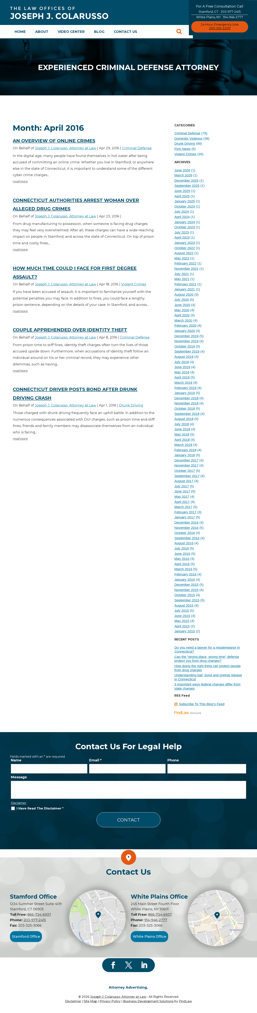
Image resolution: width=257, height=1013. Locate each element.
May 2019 (181, 372)
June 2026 (182, 170)
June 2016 (182, 554)
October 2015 (184, 595)
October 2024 (184, 206)
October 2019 (184, 346)
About (41, 32)
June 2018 (182, 429)
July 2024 (181, 211)
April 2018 (182, 440)
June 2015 (182, 616)
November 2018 (186, 403)
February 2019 (185, 388)
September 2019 (186, 351)
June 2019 (182, 367)
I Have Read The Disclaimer (40, 808)
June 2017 (182, 491)
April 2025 (182, 196)
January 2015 (184, 631)
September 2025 (186, 186)
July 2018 (181, 424)
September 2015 (186, 600)
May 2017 (181, 497)
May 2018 (181, 434)
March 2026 (183, 175)
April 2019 (182, 377)
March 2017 (183, 507)
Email (95, 760)
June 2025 (182, 191)
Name (16, 760)
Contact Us (125, 32)
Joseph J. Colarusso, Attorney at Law (65, 148)
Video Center (71, 32)
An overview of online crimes (54, 140)
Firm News (182, 149)
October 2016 (184, 533)
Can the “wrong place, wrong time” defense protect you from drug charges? (206, 659)
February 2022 (185, 263)
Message (19, 777)
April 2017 (182, 502)
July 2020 (181, 300)
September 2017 (186, 476)
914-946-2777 (233, 17)
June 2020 (182, 305)
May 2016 (181, 559)
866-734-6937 (39, 915)
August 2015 (183, 605)
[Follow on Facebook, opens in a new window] (113, 965)
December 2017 (186, 460)
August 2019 (183, 357)
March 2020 (183, 320)
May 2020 (181, 310)
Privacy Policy (110, 1001)
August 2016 (183, 543)
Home (20, 32)
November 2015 (186, 590)
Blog (99, 32)
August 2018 (183, 419)
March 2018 (183, 445)
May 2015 (181, 621)
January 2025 (184, 201)
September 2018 (186, 414)
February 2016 (185, 574)
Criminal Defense (137, 148)
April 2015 (182, 626)
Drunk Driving (131, 405)
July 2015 (181, 610)
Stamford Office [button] (26, 937)
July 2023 (181, 232)
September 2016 (186, 538)
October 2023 (184, 227)
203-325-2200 (219, 28)
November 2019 (186, 341)
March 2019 (183, 383)
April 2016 (182, 564)
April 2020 (182, 315)
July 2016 (181, 548)
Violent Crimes (133, 284)
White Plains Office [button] (149, 937)
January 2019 (184, 393)
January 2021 (184, 289)
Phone (173, 760)
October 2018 (184, 408)
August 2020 (183, 294)
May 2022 (181, 258)
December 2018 (186, 398)
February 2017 (185, 512)
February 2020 (185, 325)
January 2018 (184, 455)
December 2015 (186, 585)
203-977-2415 (231, 12)
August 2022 (183, 253)
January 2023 (184, 243)
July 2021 (181, 274)
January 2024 (184, 222)
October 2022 (184, 248)
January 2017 (184, 517)
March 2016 (183, 569)
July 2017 (181, 486)
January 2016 (184, 580)
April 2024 (182, 217)
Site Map (90, 1001)
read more (20, 181)
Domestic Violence (188, 138)
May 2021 (181, 279)
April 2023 (182, 237)
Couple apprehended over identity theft (70, 330)
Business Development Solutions (148, 1001)
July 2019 (181, 362)
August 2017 (183, 481)
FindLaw (185, 1001)
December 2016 (186, 522)
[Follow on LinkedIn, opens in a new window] (144, 965)
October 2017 (184, 471)
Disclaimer (18, 803)
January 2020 (184, 331)
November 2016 (186, 528)
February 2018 (185, 450)
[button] (253, 986)
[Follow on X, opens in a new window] (128, 965)
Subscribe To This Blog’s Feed (201, 704)
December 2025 (186, 181)
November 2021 (186, 269)
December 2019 (186, 336)
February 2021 (185, 284)
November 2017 (186, 465)
